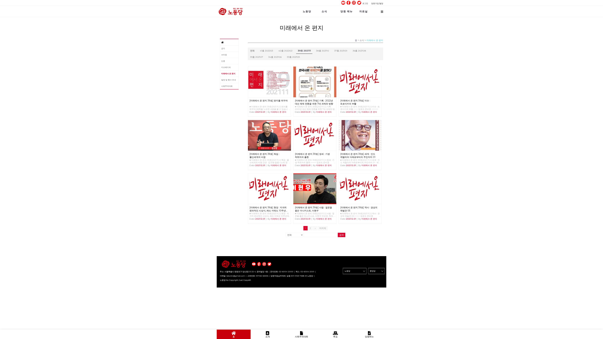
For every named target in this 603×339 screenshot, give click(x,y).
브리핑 (224, 55)
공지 (223, 48)
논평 (223, 61)
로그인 (365, 3)
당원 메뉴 (346, 11)
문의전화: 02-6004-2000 (281, 271)
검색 (341, 235)
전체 (252, 50)
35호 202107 (256, 57)
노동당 (307, 11)
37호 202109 (340, 50)
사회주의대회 (227, 86)
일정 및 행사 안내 (228, 80)
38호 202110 (322, 50)
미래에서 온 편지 (228, 73)
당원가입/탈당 (377, 3)
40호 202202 (285, 50)
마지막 (322, 228)
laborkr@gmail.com (235, 276)
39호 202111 (304, 50)
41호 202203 (266, 50)
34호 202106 (275, 57)
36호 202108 (359, 50)
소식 (324, 11)
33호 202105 (293, 57)
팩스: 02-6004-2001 (305, 271)
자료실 (363, 11)
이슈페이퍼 (226, 67)
